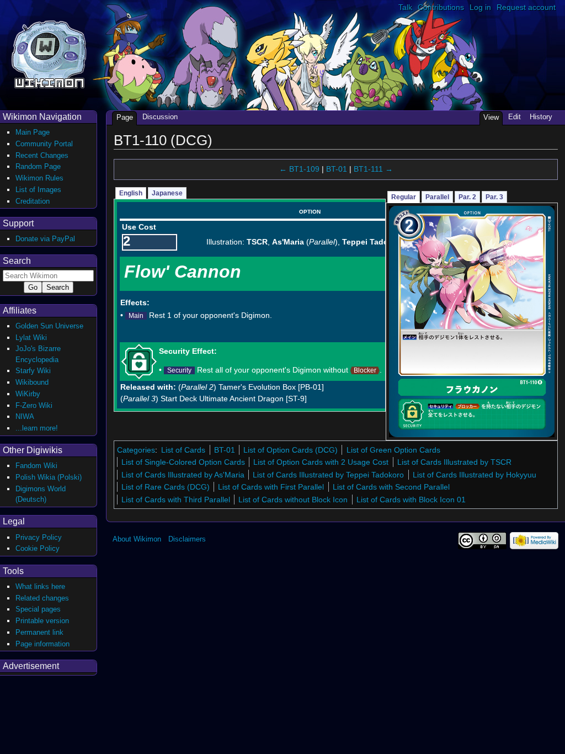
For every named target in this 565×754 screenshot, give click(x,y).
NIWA (24, 416)
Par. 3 (494, 197)
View (491, 117)
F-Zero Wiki (33, 405)
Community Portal (44, 144)
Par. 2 (467, 197)
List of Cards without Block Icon (293, 499)
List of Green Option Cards (393, 449)
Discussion (160, 117)
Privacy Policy (38, 537)
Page (124, 117)
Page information (42, 644)
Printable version (42, 621)
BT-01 (336, 168)
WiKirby (27, 394)
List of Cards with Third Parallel (175, 499)
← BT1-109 (299, 168)
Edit (514, 117)
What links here (40, 586)
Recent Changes (41, 155)
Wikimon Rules (39, 178)
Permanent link (39, 632)
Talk (405, 7)
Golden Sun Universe (49, 326)
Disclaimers (187, 539)
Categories (136, 449)
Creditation (32, 201)
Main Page (32, 132)
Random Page (38, 166)
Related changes (42, 598)
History (541, 117)
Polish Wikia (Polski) (48, 477)
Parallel (437, 197)
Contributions (441, 7)
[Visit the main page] (49, 53)
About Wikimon (137, 539)
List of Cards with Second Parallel (391, 486)
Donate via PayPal (45, 239)
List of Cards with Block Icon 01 (411, 499)
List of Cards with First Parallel (271, 486)
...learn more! (36, 428)
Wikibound (32, 382)
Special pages (38, 609)
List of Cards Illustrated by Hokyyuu (474, 474)
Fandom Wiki (36, 465)
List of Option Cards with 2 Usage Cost (320, 462)
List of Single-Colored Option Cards (183, 462)
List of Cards (183, 449)
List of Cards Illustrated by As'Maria (182, 474)
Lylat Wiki (31, 337)
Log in (480, 7)
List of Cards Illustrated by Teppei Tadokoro (328, 474)
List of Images (38, 189)
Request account (526, 7)
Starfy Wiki (33, 371)
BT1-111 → (373, 168)
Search (17, 261)
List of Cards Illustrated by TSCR (454, 462)
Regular (403, 197)
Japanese (167, 193)
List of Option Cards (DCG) (290, 449)
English (130, 193)
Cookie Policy (37, 548)
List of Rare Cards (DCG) (165, 486)
